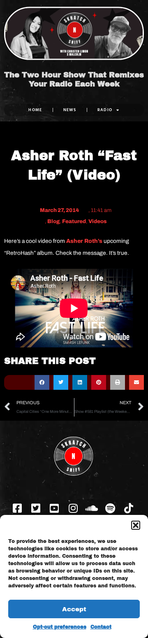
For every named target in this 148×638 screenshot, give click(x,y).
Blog (53, 221)
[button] (136, 525)
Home (35, 110)
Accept (74, 609)
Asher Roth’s (84, 241)
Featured (74, 221)
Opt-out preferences (59, 627)
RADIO (105, 110)
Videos (97, 221)
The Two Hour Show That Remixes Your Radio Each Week (74, 79)
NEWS (69, 110)
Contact (100, 627)
